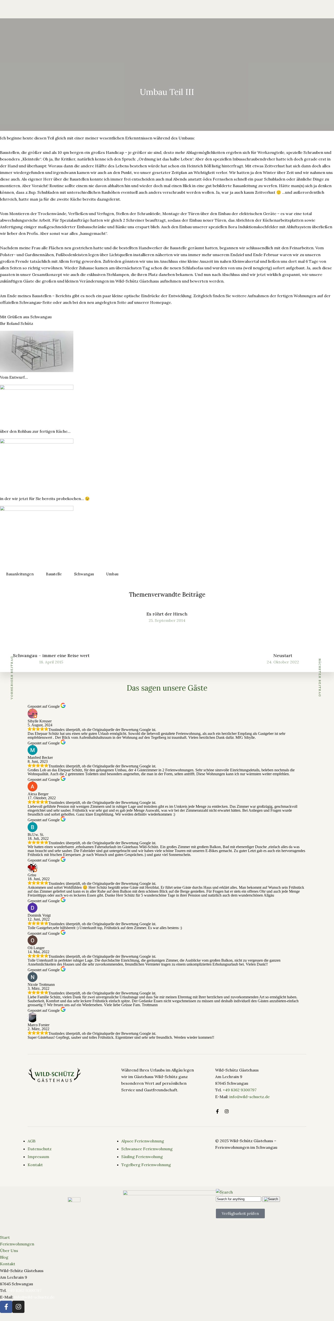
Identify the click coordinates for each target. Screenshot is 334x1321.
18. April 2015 (51, 662)
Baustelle (54, 574)
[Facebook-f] (217, 1111)
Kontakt (7, 1263)
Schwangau (84, 574)
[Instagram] (18, 1307)
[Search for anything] (208, 22)
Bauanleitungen (20, 574)
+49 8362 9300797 (239, 1089)
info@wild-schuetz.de (249, 1096)
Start (5, 1237)
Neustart (282, 655)
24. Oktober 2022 (283, 662)
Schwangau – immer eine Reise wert (51, 655)
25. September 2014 (167, 620)
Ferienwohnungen (57, 22)
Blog (110, 22)
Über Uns (90, 22)
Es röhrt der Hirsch (166, 614)
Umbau (112, 574)
